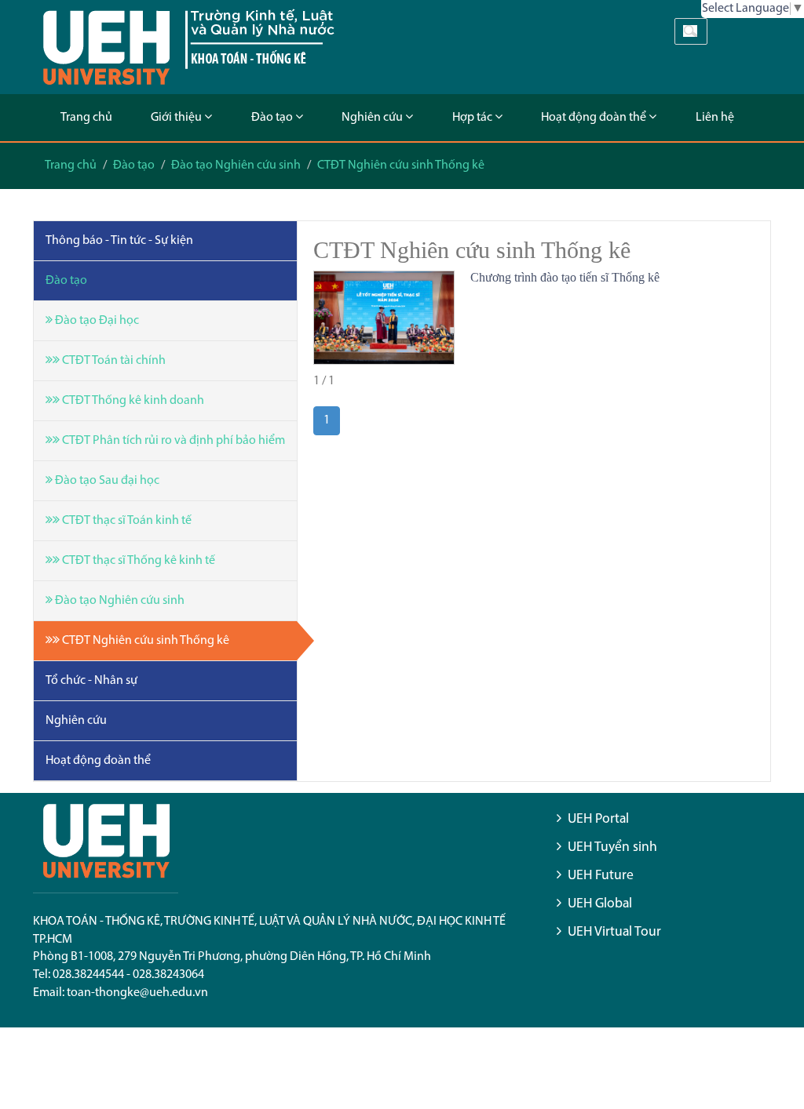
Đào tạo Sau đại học (106, 481)
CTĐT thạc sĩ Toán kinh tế (126, 521)
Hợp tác (473, 117)
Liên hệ (715, 117)
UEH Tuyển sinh (612, 847)
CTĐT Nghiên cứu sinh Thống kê (400, 165)
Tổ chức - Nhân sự (91, 680)
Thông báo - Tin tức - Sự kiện (119, 241)
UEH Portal (598, 819)
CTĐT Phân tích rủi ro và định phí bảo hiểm (172, 441)
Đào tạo (273, 117)
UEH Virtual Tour (614, 932)
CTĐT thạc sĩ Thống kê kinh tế (137, 560)
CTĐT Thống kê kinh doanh (132, 401)
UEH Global (600, 904)
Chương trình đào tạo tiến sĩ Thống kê (565, 277)
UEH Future (601, 875)
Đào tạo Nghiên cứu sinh (236, 165)
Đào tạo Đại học (96, 321)
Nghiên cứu (373, 117)
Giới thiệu (177, 117)
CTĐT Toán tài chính (113, 361)
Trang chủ (86, 117)
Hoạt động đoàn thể (595, 117)
